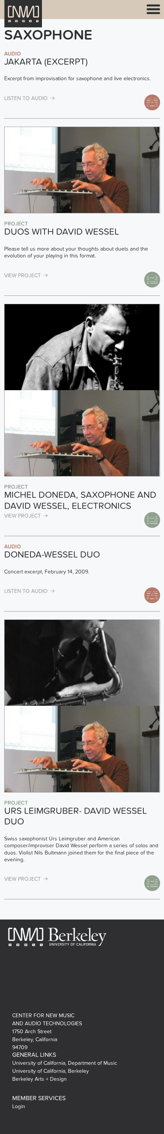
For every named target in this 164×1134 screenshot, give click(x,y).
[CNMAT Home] (23, 18)
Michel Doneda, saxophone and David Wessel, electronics (80, 500)
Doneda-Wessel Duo (52, 554)
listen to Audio (26, 98)
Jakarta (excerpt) (46, 61)
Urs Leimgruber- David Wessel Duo (75, 816)
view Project (22, 275)
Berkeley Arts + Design (39, 1079)
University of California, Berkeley (50, 1071)
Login (18, 1106)
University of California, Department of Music (64, 1063)
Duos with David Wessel (61, 231)
